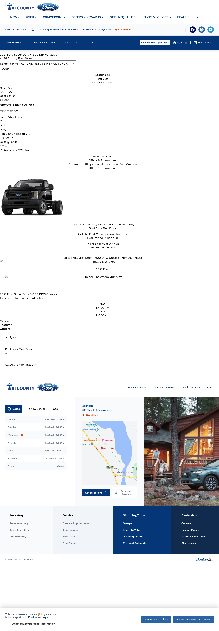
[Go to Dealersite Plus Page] (205, 559)
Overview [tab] (6, 321)
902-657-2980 (20, 29)
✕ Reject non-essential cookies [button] (193, 619)
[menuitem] (15, 17)
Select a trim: (9, 63)
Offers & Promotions (103, 168)
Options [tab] (5, 328)
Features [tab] (6, 325)
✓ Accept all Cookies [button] (156, 619)
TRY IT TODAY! (10, 111)
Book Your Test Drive (102, 228)
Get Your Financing (102, 247)
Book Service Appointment (155, 42)
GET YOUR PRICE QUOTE (17, 105)
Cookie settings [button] (38, 617)
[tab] (102, 69)
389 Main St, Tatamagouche (96, 29)
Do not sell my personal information (33, 624)
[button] (180, 42)
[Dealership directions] (109, 453)
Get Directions (96, 493)
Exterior (5, 69)
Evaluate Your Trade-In (102, 238)
